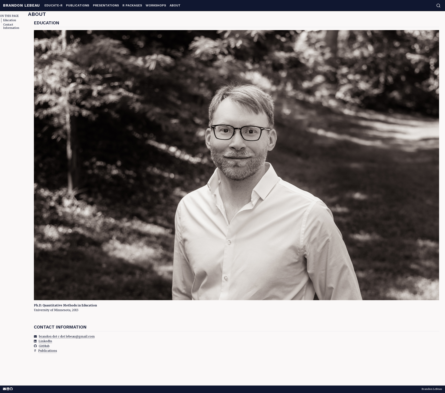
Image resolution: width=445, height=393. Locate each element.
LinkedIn (45, 341)
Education (9, 20)
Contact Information (11, 26)
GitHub (44, 346)
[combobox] (438, 5)
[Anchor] (62, 22)
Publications (47, 351)
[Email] (5, 389)
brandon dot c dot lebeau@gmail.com (67, 336)
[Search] (438, 5)
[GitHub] (11, 389)
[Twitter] (8, 389)
